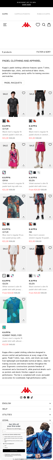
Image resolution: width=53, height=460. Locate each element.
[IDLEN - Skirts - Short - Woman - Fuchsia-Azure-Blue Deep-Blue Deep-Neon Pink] (30, 172)
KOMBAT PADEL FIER (12, 337)
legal (5, 420)
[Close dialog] (50, 423)
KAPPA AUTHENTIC (22, 14)
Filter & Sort (44, 52)
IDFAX (13, 182)
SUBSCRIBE (14, 450)
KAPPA (5, 14)
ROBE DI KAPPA (43, 14)
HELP (4, 409)
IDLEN (38, 182)
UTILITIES (7, 414)
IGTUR (12, 130)
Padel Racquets (13, 83)
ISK (38, 130)
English (6, 403)
